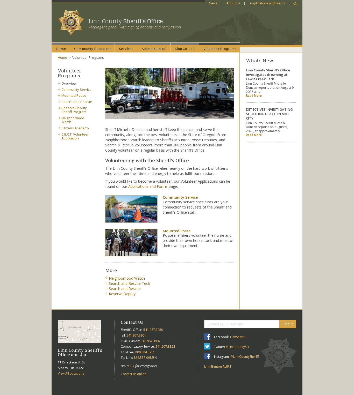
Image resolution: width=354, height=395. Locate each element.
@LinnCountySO (237, 347)
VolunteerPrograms (220, 48)
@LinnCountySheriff (244, 356)
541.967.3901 (136, 335)
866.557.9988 (143, 357)
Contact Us (132, 322)
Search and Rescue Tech (129, 283)
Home (61, 48)
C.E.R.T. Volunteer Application (75, 136)
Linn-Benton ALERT (217, 366)
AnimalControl (153, 48)
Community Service (180, 197)
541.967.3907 (150, 341)
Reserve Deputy (122, 293)
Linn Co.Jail (185, 48)
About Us (233, 3)
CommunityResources (92, 48)
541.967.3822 (165, 346)
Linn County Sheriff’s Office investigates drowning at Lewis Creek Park (268, 74)
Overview (68, 83)
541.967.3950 (153, 329)
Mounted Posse (176, 230)
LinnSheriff (237, 337)
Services (126, 48)
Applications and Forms (267, 3)
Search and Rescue (125, 288)
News (213, 3)
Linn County (125, 21)
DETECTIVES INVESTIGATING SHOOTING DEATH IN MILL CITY (269, 114)
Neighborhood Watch (127, 278)
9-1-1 (130, 366)
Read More (254, 95)
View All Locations (71, 373)
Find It (287, 324)
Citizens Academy (75, 128)
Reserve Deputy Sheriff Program (74, 110)
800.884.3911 (145, 352)
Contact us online (133, 374)
